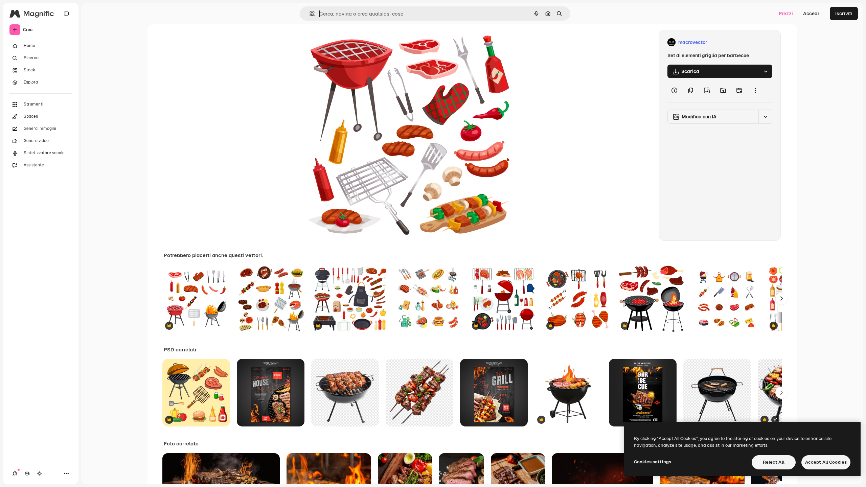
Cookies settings (652, 462)
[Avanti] (781, 298)
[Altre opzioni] (755, 90)
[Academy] (27, 473)
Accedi (811, 13)
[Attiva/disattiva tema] (39, 473)
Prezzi (786, 13)
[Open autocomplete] (309, 13)
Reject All (773, 462)
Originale (348, 42)
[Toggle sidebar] (66, 13)
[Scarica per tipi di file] (765, 71)
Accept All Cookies (826, 462)
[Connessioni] (14, 473)
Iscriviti (843, 13)
